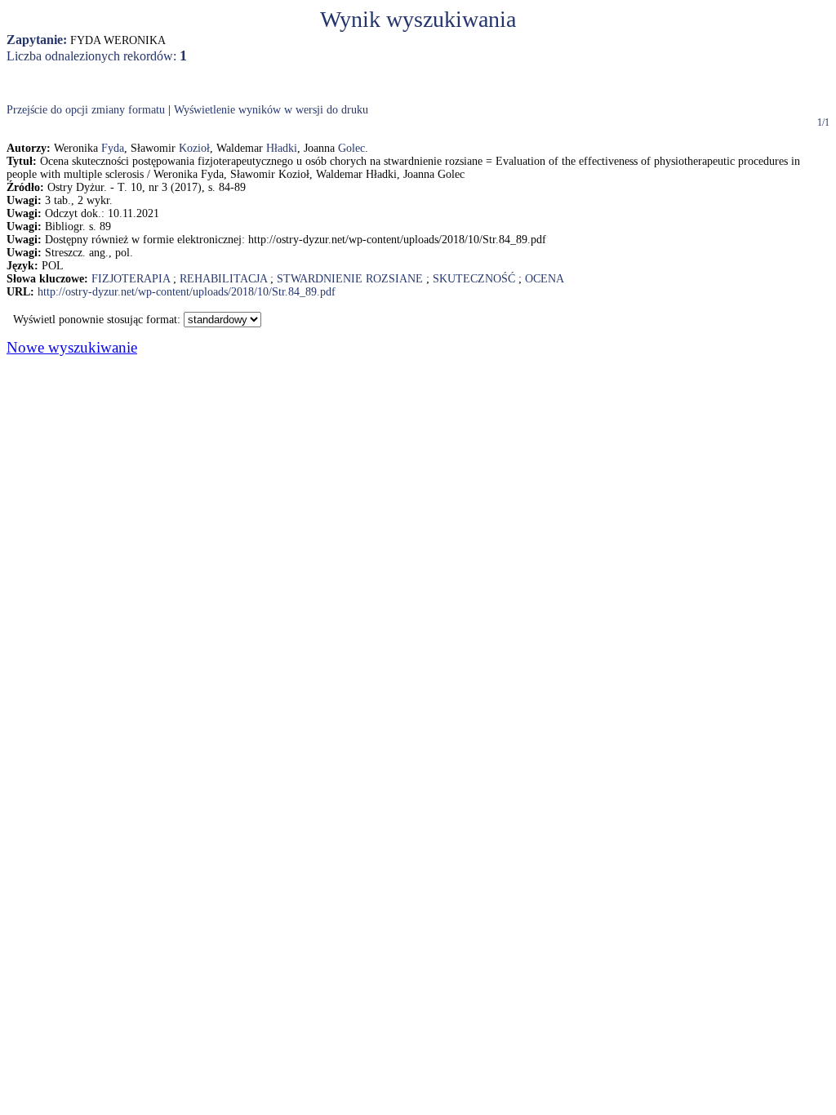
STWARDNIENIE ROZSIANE (350, 279)
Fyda (112, 148)
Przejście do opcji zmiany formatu (86, 110)
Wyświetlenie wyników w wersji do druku (271, 110)
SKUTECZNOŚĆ (474, 279)
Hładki (281, 148)
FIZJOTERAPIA (130, 279)
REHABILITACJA (223, 279)
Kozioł (194, 148)
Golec (351, 148)
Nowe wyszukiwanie (72, 347)
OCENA (544, 279)
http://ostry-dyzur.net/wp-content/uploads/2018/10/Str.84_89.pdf (187, 292)
